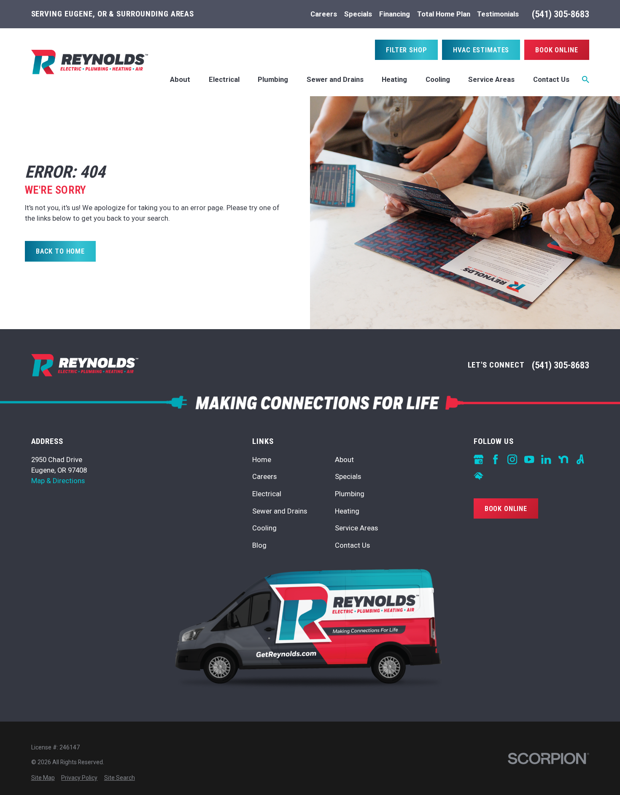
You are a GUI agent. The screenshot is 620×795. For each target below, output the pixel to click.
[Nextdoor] (563, 459)
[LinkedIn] (546, 459)
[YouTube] (529, 459)
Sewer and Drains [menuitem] (335, 79)
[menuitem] (43, 777)
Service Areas (356, 528)
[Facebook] (495, 459)
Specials (358, 14)
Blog (259, 545)
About (344, 459)
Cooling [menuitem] (438, 79)
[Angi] (580, 459)
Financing (394, 14)
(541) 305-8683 (560, 13)
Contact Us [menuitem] (551, 79)
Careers (323, 14)
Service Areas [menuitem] (491, 79)
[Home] (89, 62)
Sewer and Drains (279, 511)
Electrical (266, 493)
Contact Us (352, 545)
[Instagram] (512, 459)
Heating (347, 511)
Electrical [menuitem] (224, 79)
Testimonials (498, 14)
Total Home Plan (443, 14)
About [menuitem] (180, 79)
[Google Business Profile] (478, 459)
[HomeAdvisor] (478, 476)
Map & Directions (58, 480)
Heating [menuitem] (394, 79)
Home (261, 459)
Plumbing (349, 493)
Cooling (264, 528)
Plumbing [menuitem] (273, 79)
